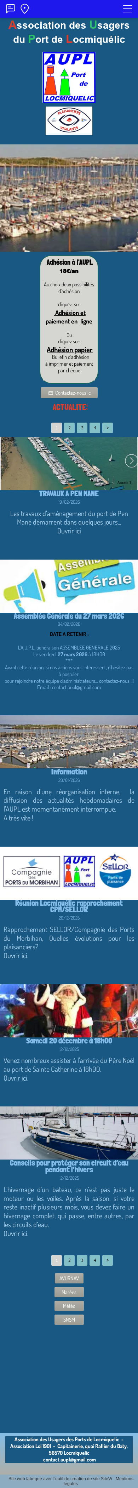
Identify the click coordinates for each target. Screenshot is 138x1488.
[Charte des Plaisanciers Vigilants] (69, 131)
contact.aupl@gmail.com (69, 1459)
